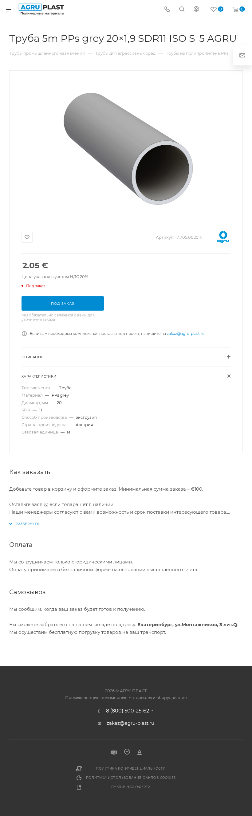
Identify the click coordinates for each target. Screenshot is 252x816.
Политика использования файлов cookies (131, 778)
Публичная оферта (131, 787)
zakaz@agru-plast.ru (186, 333)
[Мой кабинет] (196, 10)
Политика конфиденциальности (131, 769)
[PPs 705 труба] (126, 148)
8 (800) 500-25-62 (127, 710)
